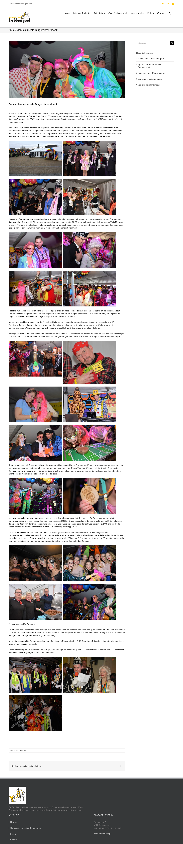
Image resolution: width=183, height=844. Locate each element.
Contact (13, 840)
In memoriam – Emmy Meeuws (152, 73)
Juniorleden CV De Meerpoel (151, 58)
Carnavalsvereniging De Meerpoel (25, 828)
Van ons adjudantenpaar (149, 85)
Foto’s (13, 834)
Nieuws (23, 750)
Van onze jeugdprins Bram (150, 79)
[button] (170, 13)
